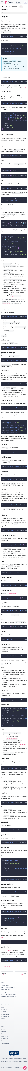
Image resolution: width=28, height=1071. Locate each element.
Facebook (3, 1036)
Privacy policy (4, 1038)
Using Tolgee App (5, 989)
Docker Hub (4, 1016)
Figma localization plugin (7, 996)
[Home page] (2, 6)
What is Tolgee (5, 985)
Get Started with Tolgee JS (8, 987)
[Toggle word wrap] (22, 36)
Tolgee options (9, 95)
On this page (5, 13)
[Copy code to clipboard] (25, 36)
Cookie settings (5, 1043)
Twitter (3, 1034)
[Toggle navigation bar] (2, 2)
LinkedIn (3, 1031)
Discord (3, 1009)
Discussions (4, 1005)
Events (6, 205)
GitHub (3, 1012)
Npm (2, 1018)
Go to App (3, 1029)
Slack (2, 1007)
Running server (5, 992)
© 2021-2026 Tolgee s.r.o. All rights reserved (12, 1067)
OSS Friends (4, 1021)
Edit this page (6, 966)
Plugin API (23, 87)
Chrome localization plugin (8, 994)
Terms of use (4, 1041)
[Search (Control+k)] (25, 2)
